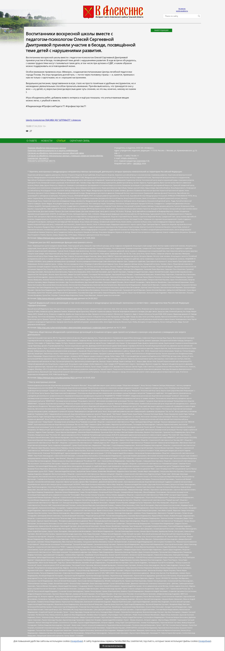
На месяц (182, 9)
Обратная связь (80, 140)
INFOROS (137, 163)
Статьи (61, 140)
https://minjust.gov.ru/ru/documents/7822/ (56, 377)
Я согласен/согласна (112, 646)
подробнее (76, 641)
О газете (32, 140)
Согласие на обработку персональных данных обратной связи (56, 153)
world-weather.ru (182, 11)
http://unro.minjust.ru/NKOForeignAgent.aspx (57, 298)
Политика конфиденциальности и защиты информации (53, 150)
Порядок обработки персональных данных (47, 148)
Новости (46, 140)
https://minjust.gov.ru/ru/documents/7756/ (56, 238)
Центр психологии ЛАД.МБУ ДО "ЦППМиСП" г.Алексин (53, 120)
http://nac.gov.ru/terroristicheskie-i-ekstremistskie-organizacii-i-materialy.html (71, 327)
